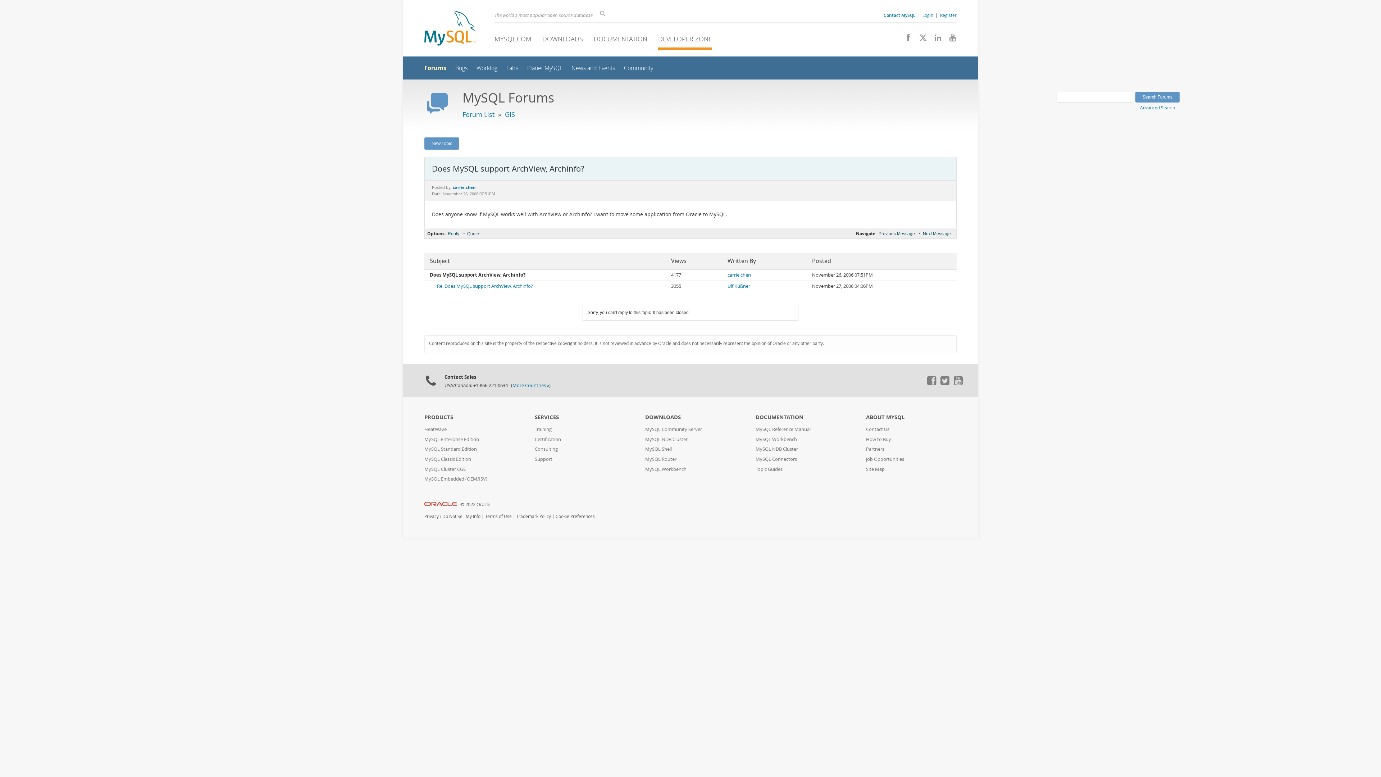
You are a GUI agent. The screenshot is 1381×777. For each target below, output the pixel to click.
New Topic (442, 143)
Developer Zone (685, 39)
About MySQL (885, 417)
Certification (548, 439)
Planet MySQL (544, 68)
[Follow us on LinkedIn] (935, 40)
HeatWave (435, 429)
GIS (510, 114)
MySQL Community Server (673, 429)
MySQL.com (513, 39)
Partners (875, 449)
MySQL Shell (658, 449)
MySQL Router (660, 459)
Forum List (478, 114)
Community (638, 68)
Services (547, 417)
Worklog (487, 68)
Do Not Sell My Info (461, 516)
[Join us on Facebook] (905, 40)
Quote (473, 233)
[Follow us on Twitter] (945, 383)
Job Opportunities (885, 459)
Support (543, 459)
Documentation (620, 39)
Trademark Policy (533, 516)
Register (948, 15)
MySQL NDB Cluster (666, 439)
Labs (512, 68)
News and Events (593, 68)
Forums (435, 68)
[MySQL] (450, 29)
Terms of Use (498, 516)
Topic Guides (769, 469)
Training (543, 429)
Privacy (431, 516)
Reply (453, 233)
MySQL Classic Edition (447, 459)
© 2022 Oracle (475, 504)
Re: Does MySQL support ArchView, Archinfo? (485, 286)
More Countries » (530, 385)
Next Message (937, 233)
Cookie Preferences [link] (575, 516)
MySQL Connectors (776, 459)
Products (438, 417)
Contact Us (877, 429)
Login (927, 15)
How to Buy (878, 439)
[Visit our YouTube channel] (950, 40)
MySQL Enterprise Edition (451, 439)
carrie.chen (739, 275)
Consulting (546, 449)
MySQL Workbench (666, 469)
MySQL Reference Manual (783, 429)
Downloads (562, 39)
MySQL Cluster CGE (445, 469)
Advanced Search (1157, 107)
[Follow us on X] (920, 40)
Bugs (461, 68)
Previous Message (897, 233)
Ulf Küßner (739, 286)
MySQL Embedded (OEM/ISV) (455, 479)
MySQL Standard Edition (450, 449)
